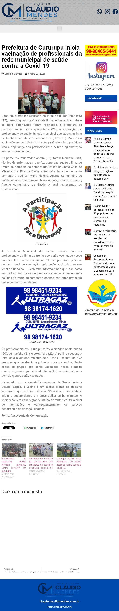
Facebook (94, 98)
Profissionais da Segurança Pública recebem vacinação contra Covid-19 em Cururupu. (14, 464)
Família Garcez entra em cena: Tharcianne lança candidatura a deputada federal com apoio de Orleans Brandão (104, 150)
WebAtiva (67, 607)
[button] (59, 28)
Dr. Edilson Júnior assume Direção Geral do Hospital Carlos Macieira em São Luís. (105, 192)
